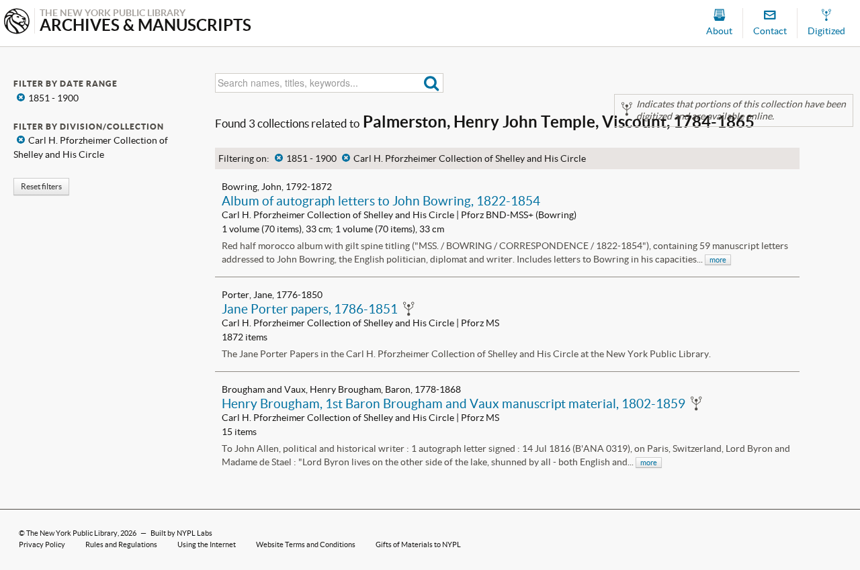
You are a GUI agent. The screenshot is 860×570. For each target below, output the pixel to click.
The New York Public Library (72, 533)
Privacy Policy (42, 544)
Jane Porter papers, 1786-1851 (310, 308)
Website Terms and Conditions (305, 544)
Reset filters (41, 186)
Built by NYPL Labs (181, 533)
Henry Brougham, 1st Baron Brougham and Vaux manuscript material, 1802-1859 (453, 403)
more (718, 260)
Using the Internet (206, 544)
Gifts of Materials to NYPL (418, 544)
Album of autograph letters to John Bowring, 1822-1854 (381, 200)
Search (431, 83)
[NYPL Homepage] (17, 22)
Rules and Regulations (121, 544)
